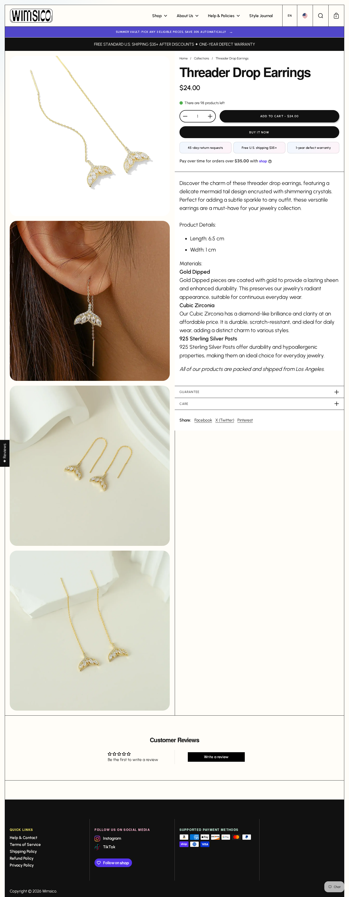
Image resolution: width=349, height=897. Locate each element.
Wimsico (49, 891)
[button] (289, 15)
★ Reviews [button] (4, 453)
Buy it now (259, 132)
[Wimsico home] (31, 16)
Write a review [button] (216, 757)
